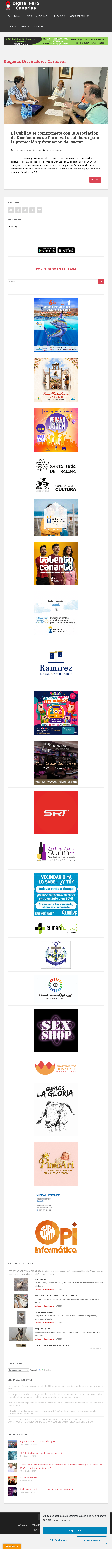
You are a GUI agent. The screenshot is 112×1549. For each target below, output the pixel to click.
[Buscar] (101, 281)
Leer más (95, 180)
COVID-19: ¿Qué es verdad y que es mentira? (41, 1453)
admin (38, 150)
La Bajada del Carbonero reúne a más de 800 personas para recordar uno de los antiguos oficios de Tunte (55, 1387)
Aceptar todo (75, 1530)
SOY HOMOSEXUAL (29, 1477)
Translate (47, 1370)
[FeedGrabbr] (56, 1348)
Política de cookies (62, 1520)
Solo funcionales (58, 1540)
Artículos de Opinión (79, 16)
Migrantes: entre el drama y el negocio (38, 1441)
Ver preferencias (92, 1540)
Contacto (38, 26)
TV (9, 16)
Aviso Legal (37, 1525)
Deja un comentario (54, 150)
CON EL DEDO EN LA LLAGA (56, 269)
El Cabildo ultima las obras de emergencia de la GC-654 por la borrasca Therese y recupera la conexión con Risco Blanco (52, 1412)
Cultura (12, 26)
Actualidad (41, 16)
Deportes (24, 26)
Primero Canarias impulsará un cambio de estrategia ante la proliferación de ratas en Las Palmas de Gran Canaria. (55, 1404)
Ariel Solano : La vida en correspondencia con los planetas (47, 1489)
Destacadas (59, 16)
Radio (17, 16)
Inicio (29, 16)
